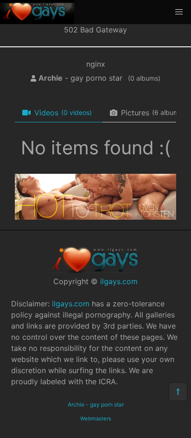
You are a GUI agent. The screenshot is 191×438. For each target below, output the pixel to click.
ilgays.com (119, 281)
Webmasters (95, 418)
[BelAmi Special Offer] (95, 217)
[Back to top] (178, 391)
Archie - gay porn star (96, 404)
